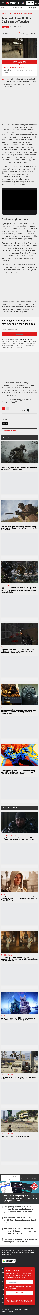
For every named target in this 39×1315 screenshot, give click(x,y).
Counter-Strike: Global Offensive (23, 13)
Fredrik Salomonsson (18, 26)
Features (5, 27)
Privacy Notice (27, 341)
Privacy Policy (26, 1300)
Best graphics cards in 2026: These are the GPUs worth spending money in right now (20, 1220)
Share (6, 33)
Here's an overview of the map (16, 67)
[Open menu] (3, 3)
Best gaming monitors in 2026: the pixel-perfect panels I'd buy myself (20, 1240)
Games (4, 13)
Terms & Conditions (18, 1301)
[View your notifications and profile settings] (18, 3)
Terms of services (25, 339)
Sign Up (19, 1293)
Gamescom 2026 (17, 8)
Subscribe (30, 3)
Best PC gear (32, 8)
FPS (10, 13)
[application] (19, 200)
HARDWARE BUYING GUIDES (10, 1178)
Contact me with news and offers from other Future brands (19, 1287)
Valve (5, 424)
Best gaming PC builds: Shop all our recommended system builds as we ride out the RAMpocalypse (20, 1230)
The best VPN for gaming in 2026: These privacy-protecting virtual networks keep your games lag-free (20, 1198)
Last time (5, 79)
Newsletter (33, 33)
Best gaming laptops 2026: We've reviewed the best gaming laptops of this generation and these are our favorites (20, 1209)
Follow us (23, 33)
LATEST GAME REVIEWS (28, 1178)
